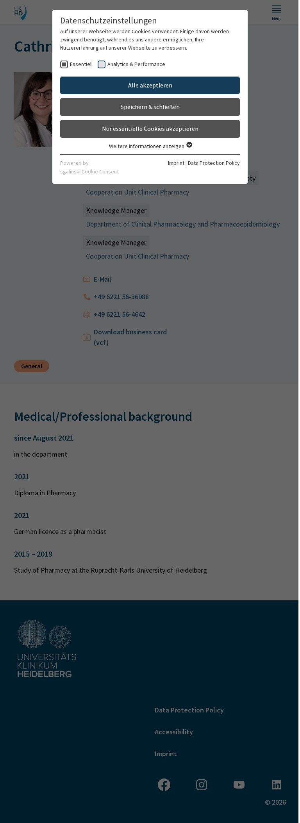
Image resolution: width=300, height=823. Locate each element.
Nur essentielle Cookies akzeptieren (150, 128)
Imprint (176, 162)
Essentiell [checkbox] (81, 64)
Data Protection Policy (214, 162)
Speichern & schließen (150, 107)
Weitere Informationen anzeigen (147, 146)
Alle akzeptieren (150, 85)
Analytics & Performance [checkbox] (136, 64)
